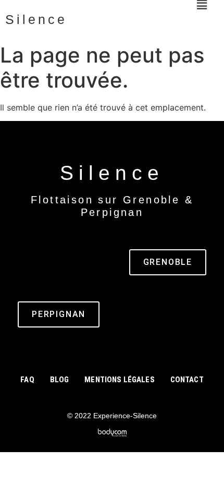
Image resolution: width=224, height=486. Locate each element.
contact (187, 379)
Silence (36, 19)
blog (59, 379)
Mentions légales (119, 379)
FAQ (27, 379)
